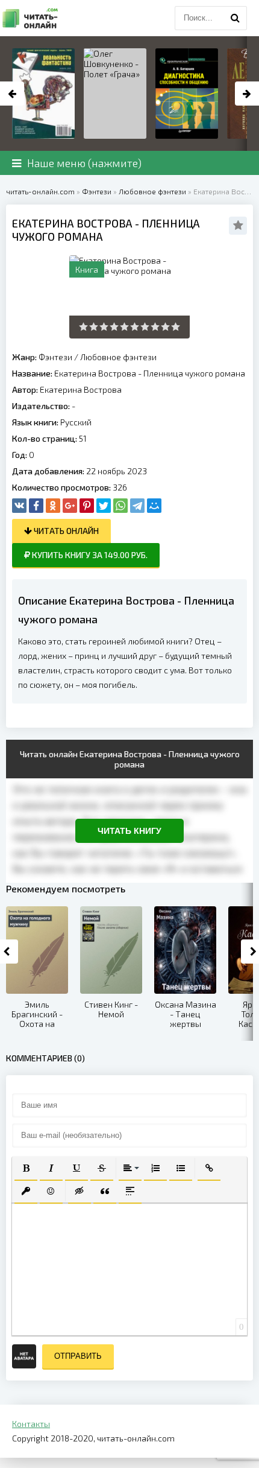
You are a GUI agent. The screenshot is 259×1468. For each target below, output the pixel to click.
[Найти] (235, 18)
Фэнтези (55, 357)
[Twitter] (103, 505)
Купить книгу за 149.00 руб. (89, 555)
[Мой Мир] (154, 505)
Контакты (31, 1424)
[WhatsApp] (120, 505)
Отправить (78, 1356)
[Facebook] (36, 505)
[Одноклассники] (53, 505)
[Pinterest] (87, 505)
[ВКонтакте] (19, 505)
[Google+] (70, 505)
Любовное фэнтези (118, 357)
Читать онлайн (65, 531)
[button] (25, 1168)
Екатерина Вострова (81, 389)
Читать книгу (129, 831)
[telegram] (137, 505)
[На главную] (30, 18)
